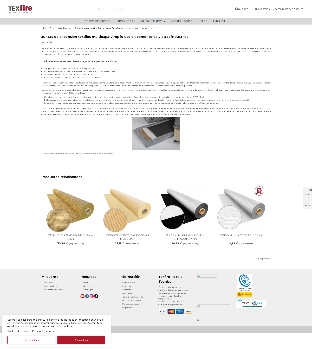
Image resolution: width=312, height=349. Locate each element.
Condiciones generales (132, 297)
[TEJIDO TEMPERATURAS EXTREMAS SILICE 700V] (127, 208)
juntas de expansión (104, 153)
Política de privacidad (132, 300)
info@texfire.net (175, 304)
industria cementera (84, 153)
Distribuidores (128, 282)
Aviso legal (127, 293)
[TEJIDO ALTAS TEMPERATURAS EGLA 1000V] (70, 208)
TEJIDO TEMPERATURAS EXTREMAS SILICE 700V (127, 237)
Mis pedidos (49, 282)
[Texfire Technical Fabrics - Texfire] (23, 9)
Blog (85, 282)
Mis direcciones (51, 286)
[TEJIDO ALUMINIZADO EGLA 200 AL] (241, 208)
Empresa (126, 286)
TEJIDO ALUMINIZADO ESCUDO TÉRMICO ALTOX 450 (185, 237)
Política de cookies (18, 331)
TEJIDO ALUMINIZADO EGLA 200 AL (241, 235)
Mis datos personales (53, 289)
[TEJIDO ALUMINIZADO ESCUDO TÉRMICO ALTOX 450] (184, 208)
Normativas (88, 286)
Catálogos (88, 289)
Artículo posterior (262, 258)
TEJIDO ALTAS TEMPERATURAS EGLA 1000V (70, 237)
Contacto (126, 289)
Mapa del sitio (128, 307)
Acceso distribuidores (286, 9)
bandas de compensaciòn (62, 153)
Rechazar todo (31, 340)
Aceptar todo (81, 340)
